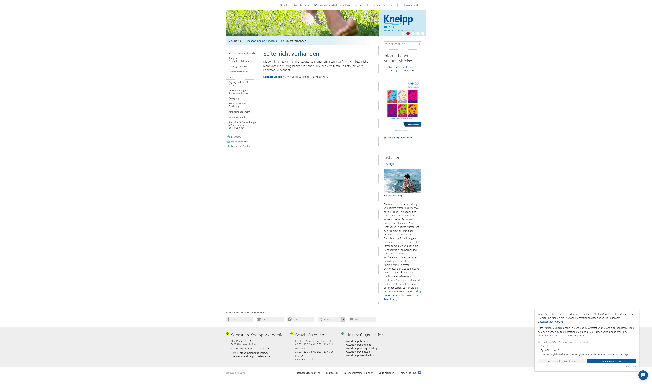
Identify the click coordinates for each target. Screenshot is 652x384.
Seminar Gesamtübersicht (242, 52)
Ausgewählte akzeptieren (562, 361)
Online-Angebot (236, 116)
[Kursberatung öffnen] (643, 375)
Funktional (565, 342)
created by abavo (235, 372)
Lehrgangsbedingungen (381, 5)
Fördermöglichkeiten (412, 5)
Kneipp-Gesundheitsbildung (238, 59)
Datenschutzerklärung (307, 372)
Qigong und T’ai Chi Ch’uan (238, 83)
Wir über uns (301, 5)
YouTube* (545, 346)
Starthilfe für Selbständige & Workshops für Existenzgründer (242, 125)
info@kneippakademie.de (254, 352)
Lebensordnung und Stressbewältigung (238, 92)
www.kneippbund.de (358, 341)
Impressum (331, 372)
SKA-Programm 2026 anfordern (331, 5)
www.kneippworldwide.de (361, 355)
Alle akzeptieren (611, 361)
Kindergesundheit (237, 66)
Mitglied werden (239, 141)
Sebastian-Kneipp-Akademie (261, 40)
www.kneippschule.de (358, 344)
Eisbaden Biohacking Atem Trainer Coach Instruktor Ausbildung (402, 295)
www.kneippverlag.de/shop (362, 348)
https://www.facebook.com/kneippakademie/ (419, 372)
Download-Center (240, 146)
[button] (239, 319)
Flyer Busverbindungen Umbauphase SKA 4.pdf (401, 68)
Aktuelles (284, 5)
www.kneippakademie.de (255, 356)
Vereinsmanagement (239, 111)
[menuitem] (285, 5)
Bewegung (234, 98)
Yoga (230, 76)
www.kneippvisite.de (358, 351)
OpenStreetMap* (549, 350)
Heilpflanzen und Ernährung (237, 105)
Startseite (236, 136)
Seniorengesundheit (238, 71)
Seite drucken (386, 372)
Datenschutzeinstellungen (358, 372)
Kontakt (358, 5)
